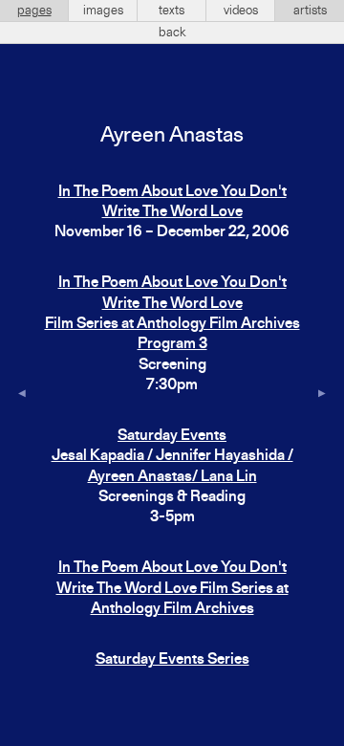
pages (34, 10)
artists (310, 10)
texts (171, 10)
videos (241, 10)
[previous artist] (22, 395)
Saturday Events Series (172, 660)
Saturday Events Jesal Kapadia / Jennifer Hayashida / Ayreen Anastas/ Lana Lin (172, 456)
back (172, 32)
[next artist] (322, 395)
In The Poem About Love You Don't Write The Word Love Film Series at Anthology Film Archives (172, 588)
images (103, 10)
